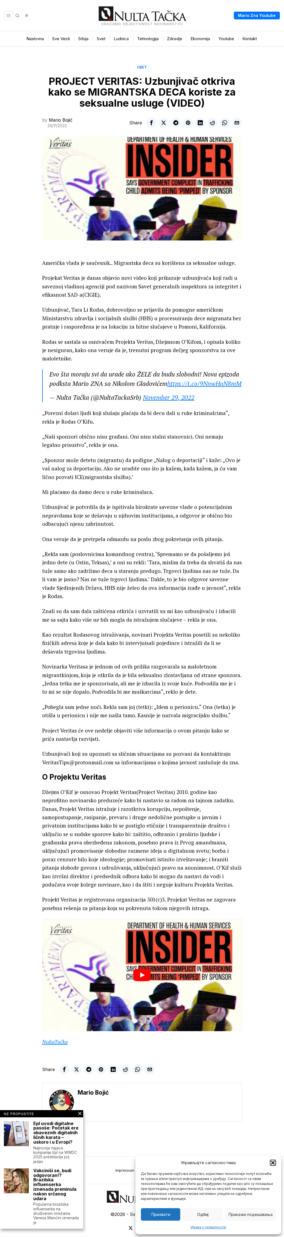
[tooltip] (151, 123)
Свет (142, 67)
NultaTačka (55, 1041)
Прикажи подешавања (250, 1214)
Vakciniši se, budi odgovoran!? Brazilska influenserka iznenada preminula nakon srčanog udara (55, 1184)
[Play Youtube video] (142, 975)
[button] (273, 1163)
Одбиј (203, 1214)
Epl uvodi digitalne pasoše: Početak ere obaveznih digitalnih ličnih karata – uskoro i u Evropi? (55, 1132)
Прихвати (160, 1214)
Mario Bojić (60, 120)
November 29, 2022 (168, 397)
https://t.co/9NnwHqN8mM (204, 383)
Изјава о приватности (208, 1227)
